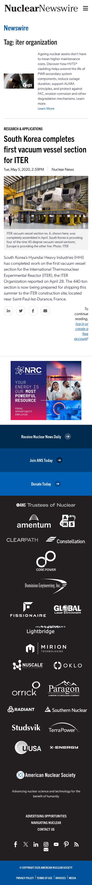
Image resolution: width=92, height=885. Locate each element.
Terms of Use (44, 878)
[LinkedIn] (35, 844)
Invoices (60, 878)
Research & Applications (23, 128)
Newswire (16, 27)
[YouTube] (56, 844)
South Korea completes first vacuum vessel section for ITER (45, 149)
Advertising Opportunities (46, 816)
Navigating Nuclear (46, 822)
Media (72, 878)
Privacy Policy (25, 878)
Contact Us (46, 829)
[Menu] (84, 8)
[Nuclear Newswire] (76, 844)
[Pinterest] (66, 844)
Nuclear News (63, 169)
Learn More (46, 108)
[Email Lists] (46, 849)
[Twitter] (25, 844)
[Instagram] (46, 844)
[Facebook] (15, 844)
